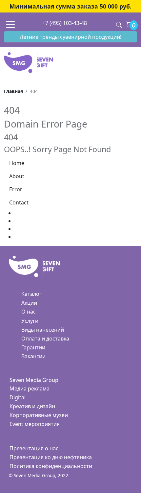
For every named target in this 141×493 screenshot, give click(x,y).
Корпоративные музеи (39, 415)
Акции (29, 302)
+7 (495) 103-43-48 (64, 23)
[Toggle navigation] (10, 24)
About (16, 176)
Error (15, 189)
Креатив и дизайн (32, 406)
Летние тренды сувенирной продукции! (70, 36)
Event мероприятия (35, 424)
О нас (28, 311)
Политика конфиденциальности (51, 466)
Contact (19, 202)
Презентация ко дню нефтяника (51, 457)
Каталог (31, 293)
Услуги (29, 320)
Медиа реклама (30, 388)
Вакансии (33, 356)
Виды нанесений (42, 329)
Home (16, 163)
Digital (18, 397)
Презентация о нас (34, 448)
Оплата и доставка (45, 338)
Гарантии (33, 347)
